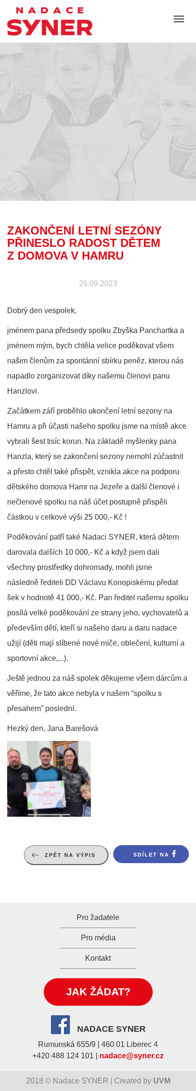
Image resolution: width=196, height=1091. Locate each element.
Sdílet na (151, 854)
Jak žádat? (98, 992)
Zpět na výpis (70, 855)
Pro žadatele (98, 917)
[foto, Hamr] (49, 779)
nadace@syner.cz (131, 1056)
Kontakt (98, 958)
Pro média (98, 938)
